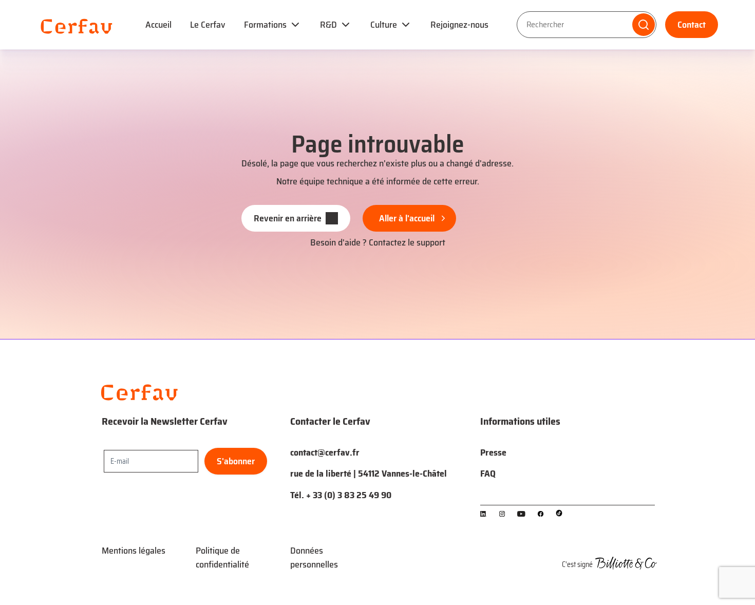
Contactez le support (407, 242)
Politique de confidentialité (222, 557)
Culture (383, 24)
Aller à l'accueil (407, 218)
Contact (691, 24)
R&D (328, 24)
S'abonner (236, 461)
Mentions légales (133, 550)
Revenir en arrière (288, 218)
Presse (493, 452)
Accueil (158, 24)
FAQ (488, 473)
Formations (265, 24)
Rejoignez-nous (459, 24)
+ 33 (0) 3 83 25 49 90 (348, 495)
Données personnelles (314, 557)
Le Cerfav (207, 24)
